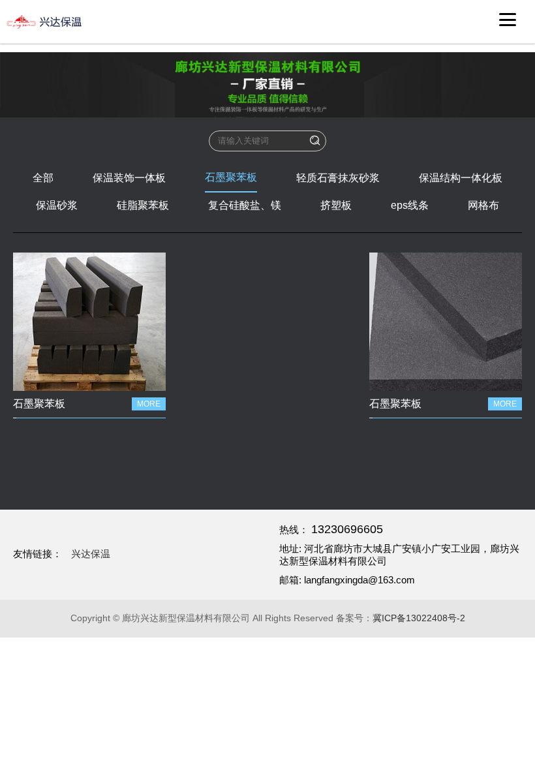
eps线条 (410, 205)
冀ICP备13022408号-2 (419, 618)
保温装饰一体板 (129, 177)
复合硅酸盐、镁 (244, 205)
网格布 (483, 205)
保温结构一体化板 (460, 177)
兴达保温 (90, 554)
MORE (148, 403)
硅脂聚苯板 (143, 205)
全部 (43, 177)
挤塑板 (336, 205)
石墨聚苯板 (231, 177)
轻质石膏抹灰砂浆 (338, 177)
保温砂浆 (57, 205)
